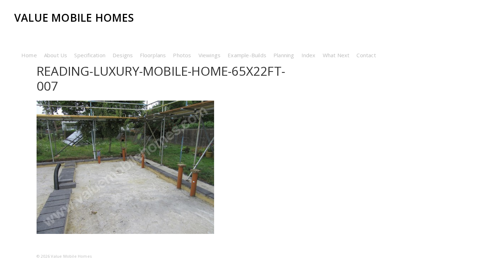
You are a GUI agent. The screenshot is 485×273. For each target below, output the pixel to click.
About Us (55, 55)
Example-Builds (247, 55)
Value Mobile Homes (74, 17)
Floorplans (153, 55)
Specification (89, 55)
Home (29, 55)
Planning (283, 55)
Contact (366, 55)
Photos (182, 55)
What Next (336, 55)
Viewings (209, 55)
